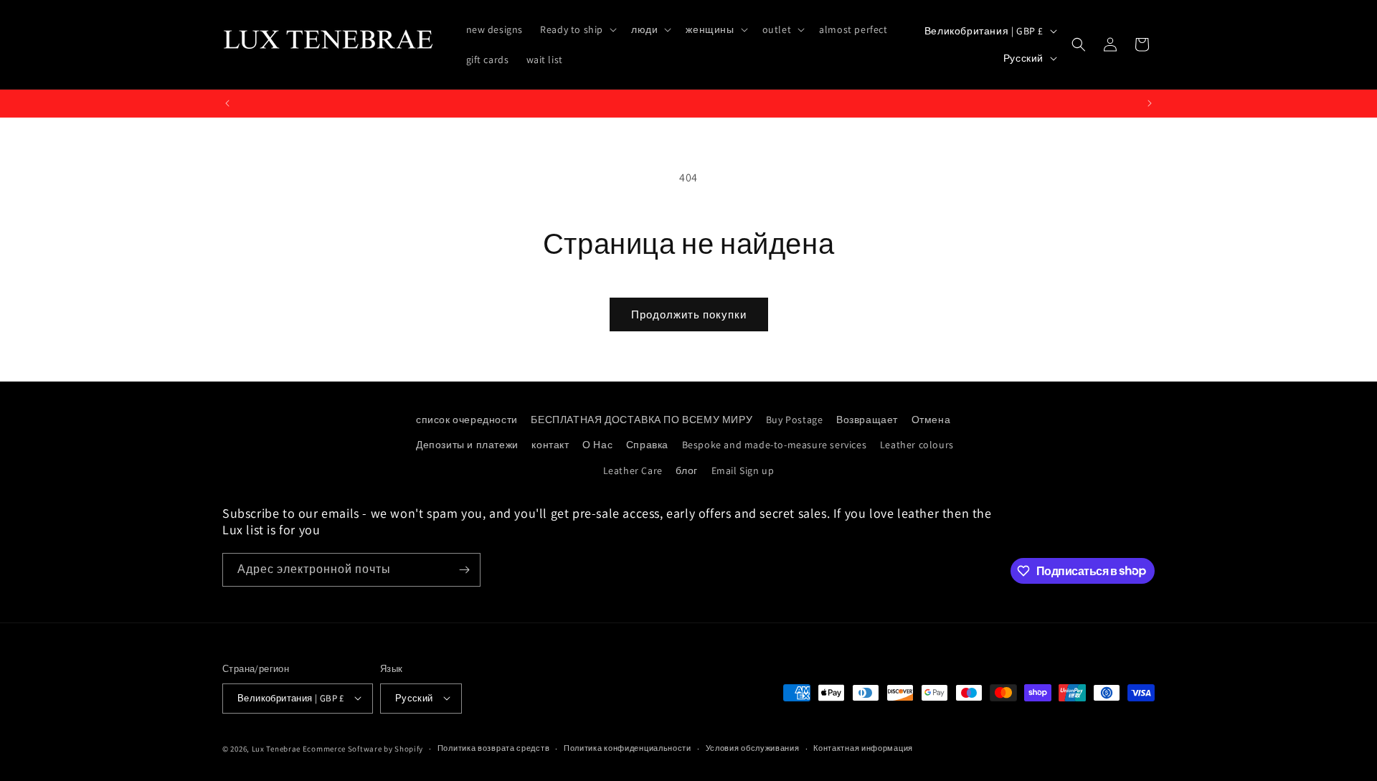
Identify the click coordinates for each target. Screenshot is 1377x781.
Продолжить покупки (689, 314)
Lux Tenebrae (276, 748)
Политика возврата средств (493, 748)
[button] (577, 29)
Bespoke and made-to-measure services (774, 444)
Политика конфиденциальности (627, 748)
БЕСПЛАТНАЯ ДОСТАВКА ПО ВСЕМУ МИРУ (641, 419)
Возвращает (867, 419)
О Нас (597, 444)
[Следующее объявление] (1149, 103)
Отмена (931, 419)
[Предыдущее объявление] (227, 103)
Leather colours (917, 444)
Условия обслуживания (753, 748)
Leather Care (633, 470)
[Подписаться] (464, 570)
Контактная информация (863, 748)
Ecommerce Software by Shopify (363, 748)
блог (686, 470)
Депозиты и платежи (467, 444)
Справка (647, 444)
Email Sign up (743, 470)
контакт (550, 444)
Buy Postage (794, 419)
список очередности (467, 419)
